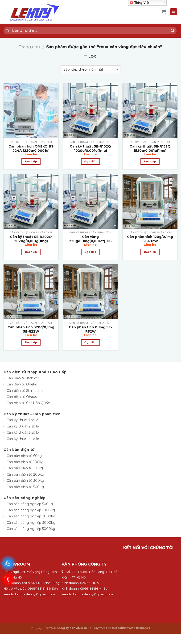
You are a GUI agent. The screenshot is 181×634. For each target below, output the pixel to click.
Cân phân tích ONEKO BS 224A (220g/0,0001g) (30, 148)
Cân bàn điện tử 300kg (25, 480)
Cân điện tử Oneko (22, 384)
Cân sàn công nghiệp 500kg (30, 504)
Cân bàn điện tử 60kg (24, 456)
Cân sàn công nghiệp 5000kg (31, 529)
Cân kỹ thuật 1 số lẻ (22, 420)
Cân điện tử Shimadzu (25, 391)
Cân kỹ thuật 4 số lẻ (23, 439)
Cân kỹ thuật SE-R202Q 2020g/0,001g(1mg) (31, 239)
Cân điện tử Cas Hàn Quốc (28, 403)
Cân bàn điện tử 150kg (25, 468)
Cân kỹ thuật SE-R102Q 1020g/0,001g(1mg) (90, 148)
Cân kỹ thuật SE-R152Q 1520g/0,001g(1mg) (150, 148)
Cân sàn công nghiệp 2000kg (31, 516)
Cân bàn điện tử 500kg (25, 487)
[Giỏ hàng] (164, 12)
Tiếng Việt (141, 2)
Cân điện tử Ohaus (22, 397)
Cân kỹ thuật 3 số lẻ (23, 432)
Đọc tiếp (31, 161)
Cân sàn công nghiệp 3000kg (31, 522)
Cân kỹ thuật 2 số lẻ (23, 426)
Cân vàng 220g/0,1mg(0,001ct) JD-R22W (90, 241)
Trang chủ (29, 46)
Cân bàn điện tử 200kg (25, 474)
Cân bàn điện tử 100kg (25, 462)
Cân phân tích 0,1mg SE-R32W (90, 329)
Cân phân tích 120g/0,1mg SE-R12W (150, 239)
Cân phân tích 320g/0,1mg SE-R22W (31, 329)
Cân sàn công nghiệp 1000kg (31, 510)
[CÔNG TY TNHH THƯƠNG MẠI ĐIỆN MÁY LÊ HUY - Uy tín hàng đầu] (41, 12)
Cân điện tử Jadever (23, 378)
